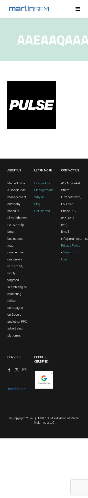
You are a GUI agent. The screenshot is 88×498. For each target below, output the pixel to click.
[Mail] (24, 370)
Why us (39, 197)
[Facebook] (9, 370)
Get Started (42, 211)
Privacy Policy (70, 245)
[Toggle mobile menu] (78, 8)
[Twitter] (17, 370)
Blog (37, 204)
